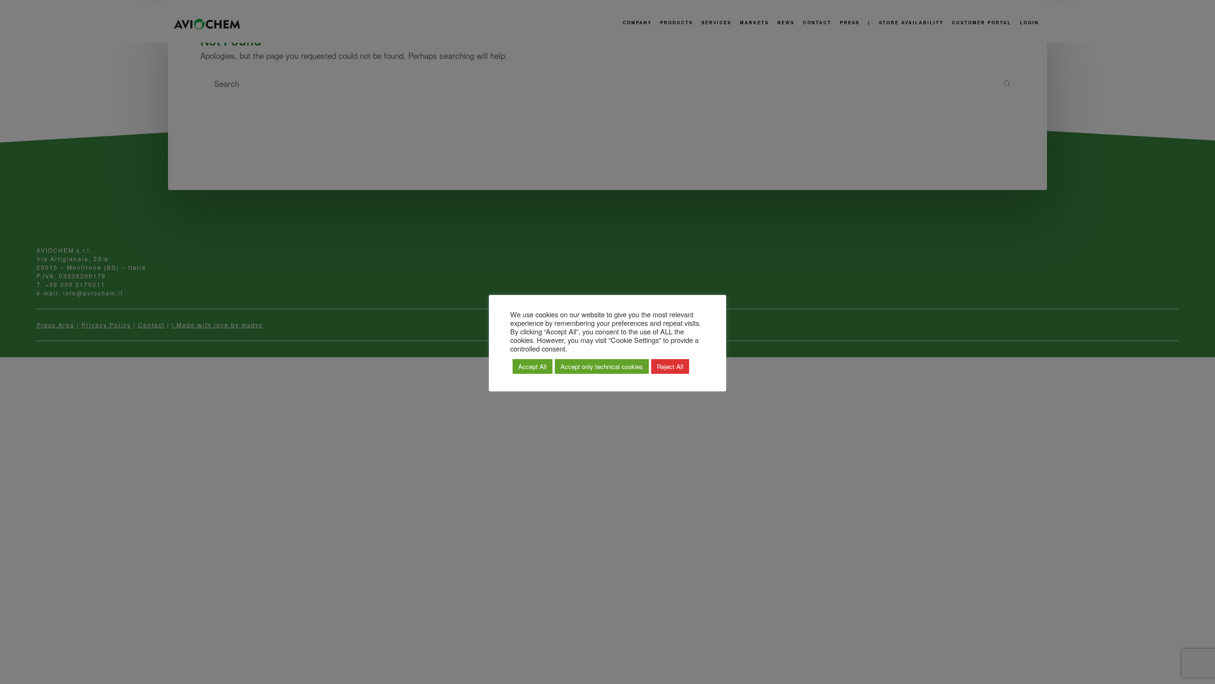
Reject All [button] (670, 366)
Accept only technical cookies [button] (602, 366)
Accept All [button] (532, 366)
